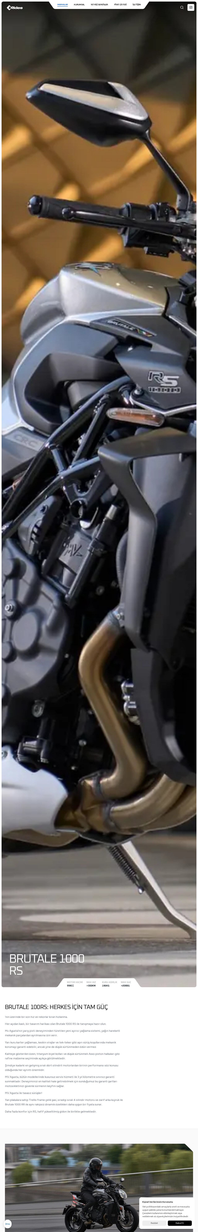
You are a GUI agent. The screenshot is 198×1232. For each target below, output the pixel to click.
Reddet (154, 1223)
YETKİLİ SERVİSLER (99, 5)
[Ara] (182, 7)
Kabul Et (180, 1223)
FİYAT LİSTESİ (120, 5)
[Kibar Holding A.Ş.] (8, 1224)
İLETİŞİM (137, 5)
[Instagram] (190, 7)
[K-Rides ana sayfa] (15, 7)
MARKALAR (62, 5)
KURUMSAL (79, 5)
